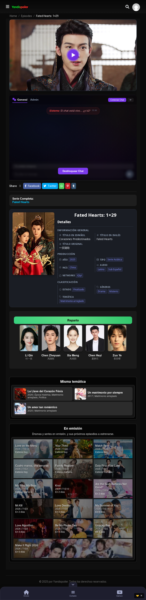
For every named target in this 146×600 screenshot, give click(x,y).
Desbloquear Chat (73, 171)
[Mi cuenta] (136, 7)
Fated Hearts (20, 202)
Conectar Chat (117, 100)
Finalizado (78, 289)
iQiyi (79, 275)
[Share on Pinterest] (67, 186)
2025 (72, 259)
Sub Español (114, 269)
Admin (34, 99)
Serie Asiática (115, 259)
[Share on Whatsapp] (61, 186)
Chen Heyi (95, 355)
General (22, 99)
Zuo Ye (117, 355)
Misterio (113, 291)
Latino (101, 269)
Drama (101, 291)
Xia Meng (73, 355)
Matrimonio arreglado (72, 301)
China (73, 267)
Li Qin (29, 355)
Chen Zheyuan (50, 355)
